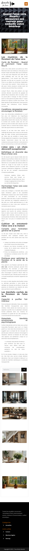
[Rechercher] (24, 370)
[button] (26, 4)
